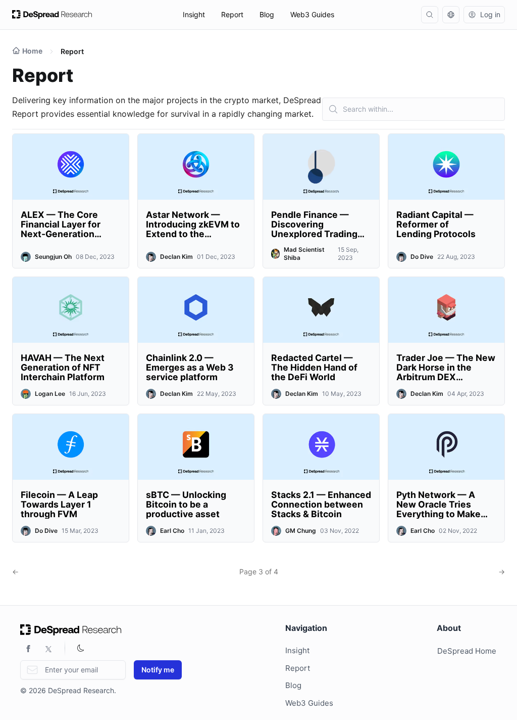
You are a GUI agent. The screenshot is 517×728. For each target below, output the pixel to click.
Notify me (157, 669)
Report (232, 14)
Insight (194, 14)
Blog (267, 14)
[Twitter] (48, 648)
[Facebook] (28, 648)
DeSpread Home (466, 651)
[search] (429, 14)
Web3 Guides (312, 14)
